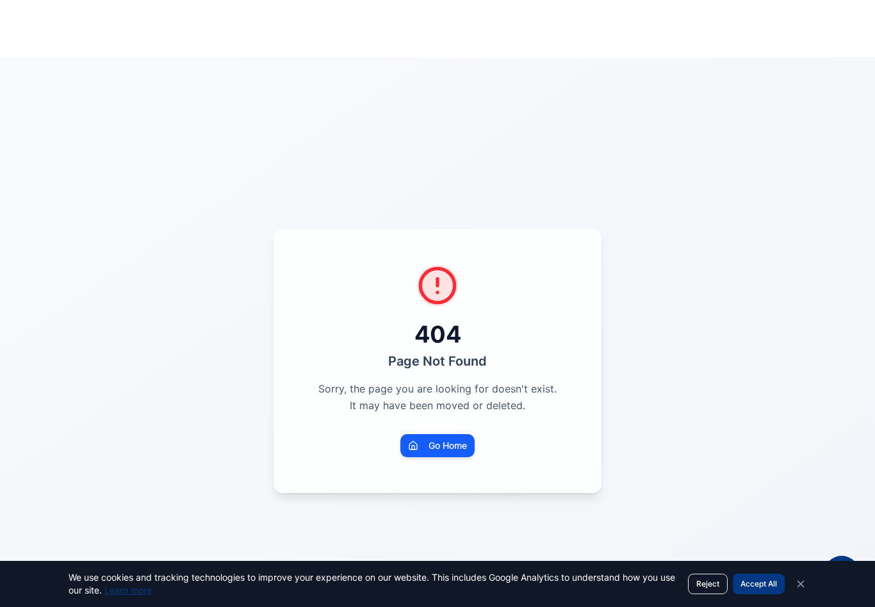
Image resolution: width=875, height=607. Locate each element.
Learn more (128, 590)
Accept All (758, 583)
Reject (707, 583)
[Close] (800, 584)
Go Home (448, 445)
